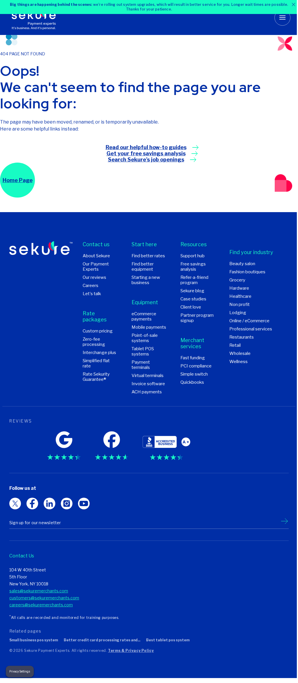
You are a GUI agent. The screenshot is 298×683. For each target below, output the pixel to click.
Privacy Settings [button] (19, 671)
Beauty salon (242, 263)
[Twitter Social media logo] (32, 503)
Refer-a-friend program (194, 280)
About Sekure (96, 255)
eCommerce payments (144, 316)
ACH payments (147, 392)
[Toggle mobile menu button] (278, 18)
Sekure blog (192, 290)
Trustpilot (21, 460)
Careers (90, 285)
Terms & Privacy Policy (131, 650)
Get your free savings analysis (146, 153)
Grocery (237, 280)
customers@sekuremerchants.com (44, 597)
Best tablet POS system (167, 640)
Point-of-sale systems (145, 338)
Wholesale (240, 353)
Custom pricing (98, 331)
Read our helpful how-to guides (146, 147)
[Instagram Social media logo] (84, 503)
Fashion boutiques (247, 271)
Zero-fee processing (94, 342)
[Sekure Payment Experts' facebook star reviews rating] (111, 444)
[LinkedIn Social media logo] (66, 503)
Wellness (238, 361)
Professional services (250, 329)
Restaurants (241, 337)
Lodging (237, 312)
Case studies (193, 299)
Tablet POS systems (143, 351)
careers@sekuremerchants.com (41, 604)
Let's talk (92, 293)
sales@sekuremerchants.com (38, 590)
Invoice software (148, 383)
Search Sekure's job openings (146, 159)
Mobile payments (149, 327)
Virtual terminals (148, 375)
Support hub (192, 255)
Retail (235, 345)
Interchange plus (99, 352)
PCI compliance (196, 366)
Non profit (239, 304)
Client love (190, 307)
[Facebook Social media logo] (49, 503)
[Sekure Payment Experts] (37, 17)
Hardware (239, 288)
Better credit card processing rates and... (102, 640)
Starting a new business (146, 280)
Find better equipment (143, 266)
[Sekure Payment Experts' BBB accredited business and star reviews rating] (166, 444)
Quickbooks (192, 382)
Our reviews (94, 277)
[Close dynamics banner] (289, 4)
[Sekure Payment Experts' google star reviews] (64, 444)
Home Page (18, 180)
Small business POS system (33, 640)
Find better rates (148, 255)
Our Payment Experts (96, 266)
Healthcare (240, 296)
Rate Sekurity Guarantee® (96, 377)
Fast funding (192, 357)
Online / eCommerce (249, 320)
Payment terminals (141, 365)
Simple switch (194, 374)
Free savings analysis (193, 266)
